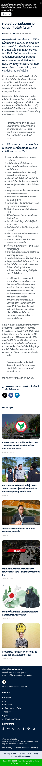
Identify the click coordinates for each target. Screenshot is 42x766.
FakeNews (9, 386)
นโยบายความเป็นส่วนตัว (21, 7)
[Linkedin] (33, 728)
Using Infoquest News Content (24, 755)
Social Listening (22, 386)
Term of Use (26, 753)
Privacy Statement (12, 753)
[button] (4, 395)
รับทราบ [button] (6, 14)
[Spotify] (28, 728)
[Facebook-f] (23, 728)
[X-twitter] (18, 728)
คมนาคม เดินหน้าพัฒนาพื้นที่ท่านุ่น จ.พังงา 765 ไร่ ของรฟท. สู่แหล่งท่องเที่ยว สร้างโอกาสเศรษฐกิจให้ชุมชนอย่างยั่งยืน (20, 489)
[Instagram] (13, 728)
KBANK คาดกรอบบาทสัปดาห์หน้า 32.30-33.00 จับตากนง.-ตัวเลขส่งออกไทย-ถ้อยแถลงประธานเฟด (20, 446)
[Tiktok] (3, 728)
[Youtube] (8, 728)
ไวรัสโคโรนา (14, 389)
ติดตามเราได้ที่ (8, 724)
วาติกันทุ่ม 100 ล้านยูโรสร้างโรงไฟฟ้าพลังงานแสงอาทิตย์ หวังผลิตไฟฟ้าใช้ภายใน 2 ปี (21, 572)
